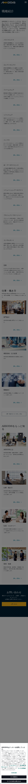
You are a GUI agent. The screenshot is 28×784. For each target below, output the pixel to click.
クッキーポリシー (13, 765)
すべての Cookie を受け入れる (14, 781)
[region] (14, 763)
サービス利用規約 (22, 768)
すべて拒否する (14, 777)
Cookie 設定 (14, 772)
